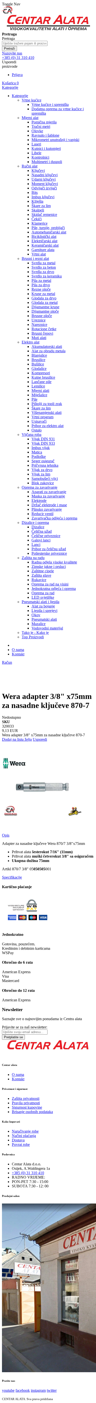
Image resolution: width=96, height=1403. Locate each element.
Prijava (17, 75)
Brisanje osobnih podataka (32, 1112)
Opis (5, 835)
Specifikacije (12, 877)
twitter (52, 1390)
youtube (8, 1390)
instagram (38, 1390)
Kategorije (10, 87)
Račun (7, 662)
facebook (23, 1390)
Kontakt (18, 654)
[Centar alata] (48, 30)
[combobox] (25, 43)
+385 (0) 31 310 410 (28, 1173)
